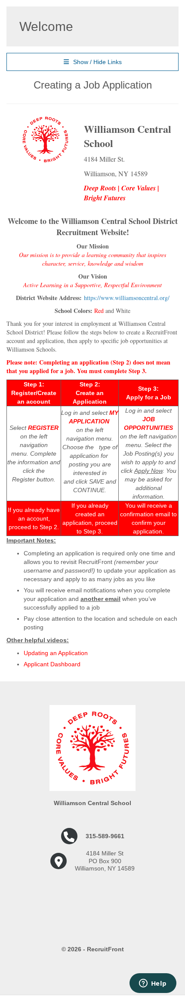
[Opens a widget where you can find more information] (152, 984)
